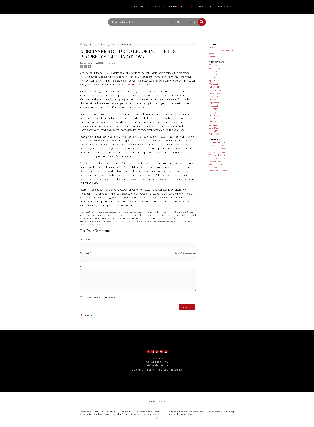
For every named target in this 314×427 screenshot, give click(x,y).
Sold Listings (214, 57)
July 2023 (213, 109)
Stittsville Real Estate (218, 170)
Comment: (85, 266)
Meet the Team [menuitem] (169, 7)
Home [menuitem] (136, 7)
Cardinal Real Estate (217, 142)
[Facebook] (148, 351)
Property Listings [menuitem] (149, 7)
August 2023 (214, 106)
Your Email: (85, 253)
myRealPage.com (161, 401)
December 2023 (216, 93)
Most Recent (214, 65)
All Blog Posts (214, 47)
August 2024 (214, 68)
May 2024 (213, 77)
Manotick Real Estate (218, 155)
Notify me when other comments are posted (101, 297)
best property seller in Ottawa (136, 84)
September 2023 (216, 102)
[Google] (166, 351)
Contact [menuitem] (228, 7)
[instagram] (152, 351)
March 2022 (214, 131)
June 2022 (213, 128)
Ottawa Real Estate (217, 161)
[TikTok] (157, 351)
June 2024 (213, 74)
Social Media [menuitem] (202, 7)
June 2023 (213, 112)
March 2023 (214, 118)
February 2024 (215, 87)
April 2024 (213, 80)
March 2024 (214, 84)
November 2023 (216, 96)
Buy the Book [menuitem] (216, 7)
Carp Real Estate (216, 145)
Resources (186, 7)
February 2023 (215, 121)
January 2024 (215, 90)
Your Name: (85, 239)
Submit (187, 307)
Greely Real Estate (217, 148)
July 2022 (213, 125)
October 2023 (215, 99)
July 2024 (213, 71)
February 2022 (215, 134)
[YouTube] (161, 351)
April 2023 (213, 115)
